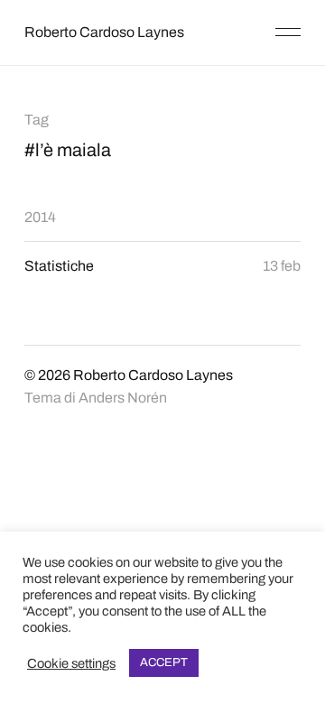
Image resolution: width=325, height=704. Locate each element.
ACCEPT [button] (164, 662)
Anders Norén (123, 397)
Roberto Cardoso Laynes (104, 32)
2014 (40, 217)
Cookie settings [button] (71, 663)
